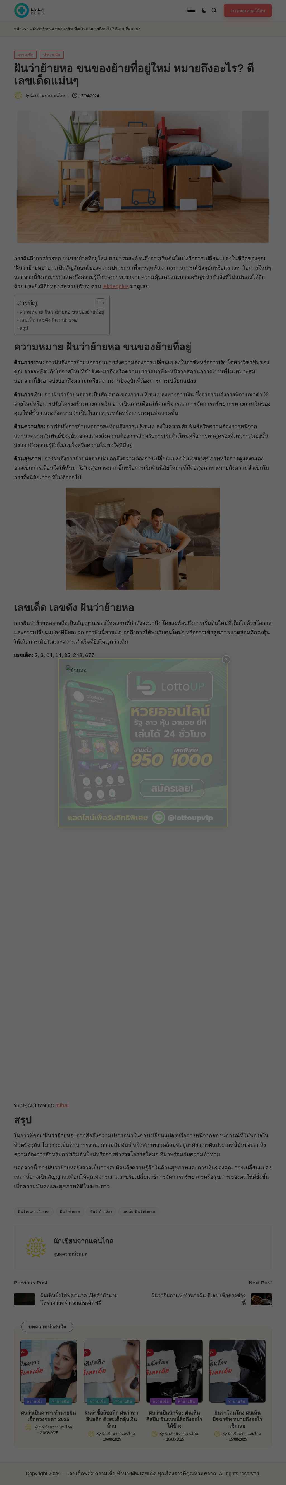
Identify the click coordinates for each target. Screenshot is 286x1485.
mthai (61, 1105)
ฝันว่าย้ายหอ (70, 1211)
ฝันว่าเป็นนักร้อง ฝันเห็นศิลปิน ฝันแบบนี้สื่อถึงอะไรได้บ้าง (174, 1419)
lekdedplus (116, 286)
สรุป (24, 328)
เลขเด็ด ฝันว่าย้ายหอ (139, 1211)
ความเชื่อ (25, 55)
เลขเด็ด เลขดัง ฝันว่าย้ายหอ (49, 320)
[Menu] (190, 10)
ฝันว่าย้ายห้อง (101, 1211)
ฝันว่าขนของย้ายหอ (33, 1211)
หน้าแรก (21, 29)
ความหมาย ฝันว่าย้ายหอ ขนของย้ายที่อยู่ (62, 312)
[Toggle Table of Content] (97, 303)
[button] (248, 10)
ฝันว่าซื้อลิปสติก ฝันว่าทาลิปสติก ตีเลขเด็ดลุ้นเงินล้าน (111, 1419)
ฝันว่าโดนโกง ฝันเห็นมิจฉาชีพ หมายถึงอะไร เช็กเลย (238, 1419)
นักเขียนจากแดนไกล (83, 1241)
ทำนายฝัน (51, 55)
